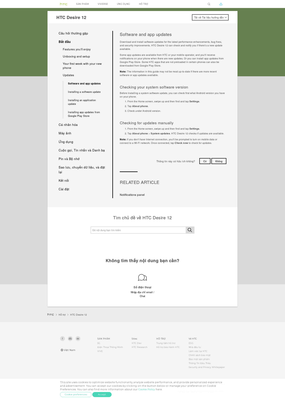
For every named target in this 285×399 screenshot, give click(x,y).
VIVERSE (103, 4)
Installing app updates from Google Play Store (84, 114)
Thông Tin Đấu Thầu (200, 363)
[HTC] (63, 4)
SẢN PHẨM (82, 4)
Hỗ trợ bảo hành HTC (168, 347)
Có (204, 161)
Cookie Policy (146, 389)
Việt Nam (69, 350)
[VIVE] (220, 4)
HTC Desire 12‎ (78, 314)
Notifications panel (132, 195)
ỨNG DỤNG (123, 4)
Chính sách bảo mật (200, 355)
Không (218, 161)
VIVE (100, 351)
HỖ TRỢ (143, 4)
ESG (191, 343)
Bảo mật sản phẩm (199, 359)
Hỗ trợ (62, 314)
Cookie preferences (76, 394)
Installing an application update (82, 102)
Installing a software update (84, 92)
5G (98, 343)
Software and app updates (84, 83)
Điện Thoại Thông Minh (110, 347)
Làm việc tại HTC (198, 351)
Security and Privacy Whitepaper (207, 367)
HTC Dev (137, 343)
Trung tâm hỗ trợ (165, 343)
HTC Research (139, 347)
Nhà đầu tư (195, 347)
